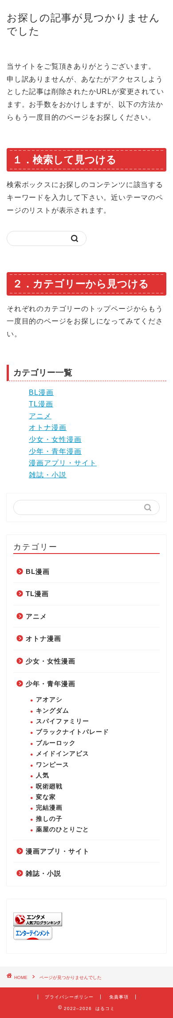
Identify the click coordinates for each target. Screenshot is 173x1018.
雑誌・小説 (48, 475)
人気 (42, 775)
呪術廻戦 (49, 786)
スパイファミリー (62, 721)
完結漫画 (49, 807)
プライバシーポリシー (69, 997)
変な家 (46, 797)
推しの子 (49, 818)
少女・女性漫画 (55, 439)
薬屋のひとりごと (62, 829)
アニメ (40, 416)
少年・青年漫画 (55, 451)
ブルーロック (56, 743)
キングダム (52, 710)
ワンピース (52, 764)
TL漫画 (41, 404)
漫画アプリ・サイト (63, 463)
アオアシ (49, 699)
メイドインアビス (62, 753)
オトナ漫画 (48, 427)
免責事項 (119, 997)
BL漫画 (41, 392)
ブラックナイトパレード (72, 732)
